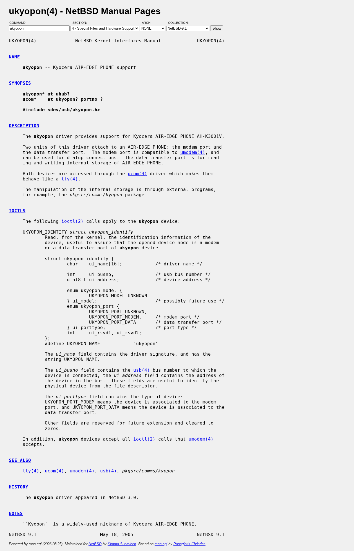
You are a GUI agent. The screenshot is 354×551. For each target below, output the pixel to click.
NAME (14, 57)
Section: (80, 23)
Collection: (178, 23)
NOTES (16, 513)
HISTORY (18, 487)
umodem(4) (192, 152)
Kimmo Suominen (122, 544)
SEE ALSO (20, 460)
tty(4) (69, 179)
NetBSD (94, 544)
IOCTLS (17, 210)
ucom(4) (137, 173)
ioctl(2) (72, 221)
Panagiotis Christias (189, 544)
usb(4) (141, 370)
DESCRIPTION (24, 125)
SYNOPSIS (20, 83)
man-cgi (161, 544)
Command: (19, 23)
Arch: (149, 23)
